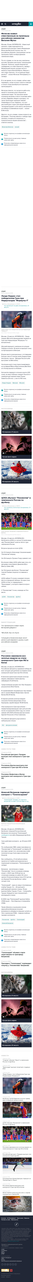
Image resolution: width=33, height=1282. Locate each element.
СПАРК (2, 1249)
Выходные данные (6, 1275)
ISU (3, 725)
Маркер (3, 1252)
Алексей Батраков (7, 923)
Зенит (3, 231)
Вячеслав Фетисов (7, 127)
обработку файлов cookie (13, 1241)
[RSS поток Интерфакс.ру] (13, 1264)
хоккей (17, 127)
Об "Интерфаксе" (11, 1218)
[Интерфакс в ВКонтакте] (10, 1264)
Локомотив (10, 597)
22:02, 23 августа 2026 (7, 157)
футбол (16, 231)
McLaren (21, 383)
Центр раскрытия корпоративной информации (11, 1261)
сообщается (5, 835)
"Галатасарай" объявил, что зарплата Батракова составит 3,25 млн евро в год (16, 800)
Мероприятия (14, 1219)
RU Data (3, 1260)
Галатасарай (20, 919)
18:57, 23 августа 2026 (7, 293)
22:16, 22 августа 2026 (7, 495)
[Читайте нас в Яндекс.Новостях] (2, 1264)
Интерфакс (16, 24)
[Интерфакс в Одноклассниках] (16, 1264)
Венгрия (15, 383)
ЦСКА (22, 231)
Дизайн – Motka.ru (5, 1277)
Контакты (3, 1218)
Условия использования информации (10, 1273)
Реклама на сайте (5, 1219)
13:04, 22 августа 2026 (7, 653)
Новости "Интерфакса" (6, 1257)
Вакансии (26, 1218)
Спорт (3, 29)
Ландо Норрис (6, 383)
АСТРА (2, 1254)
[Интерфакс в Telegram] (5, 1264)
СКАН (2, 1258)
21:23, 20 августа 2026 (7, 789)
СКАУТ (2, 1251)
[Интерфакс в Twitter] (8, 1264)
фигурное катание (11, 725)
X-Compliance (4, 1250)
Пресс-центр (20, 1218)
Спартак (9, 231)
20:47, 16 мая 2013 (6, 30)
